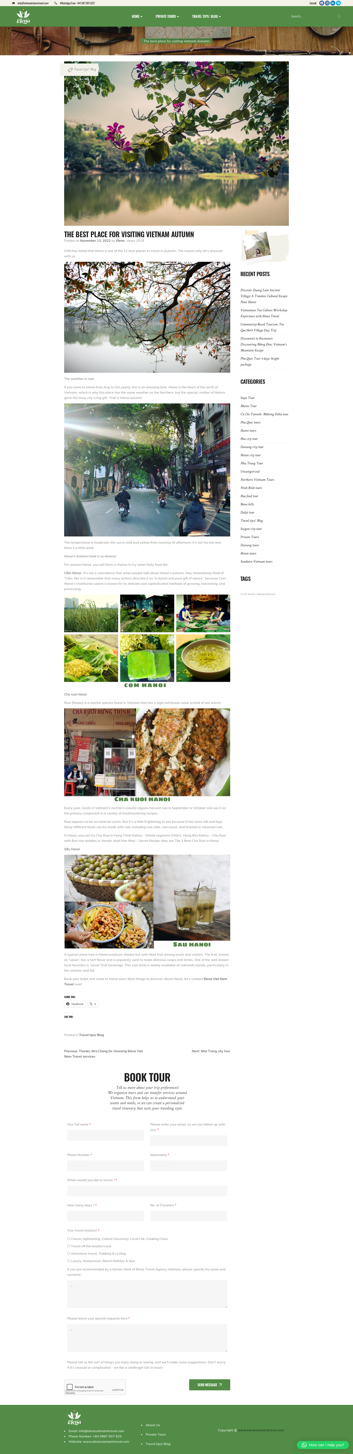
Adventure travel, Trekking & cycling (98, 1253)
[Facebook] (321, 3)
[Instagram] (327, 3)
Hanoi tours (248, 431)
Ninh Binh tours (251, 488)
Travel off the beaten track (91, 1246)
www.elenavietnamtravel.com (106, 1441)
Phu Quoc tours (250, 422)
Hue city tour (249, 439)
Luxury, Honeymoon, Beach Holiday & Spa (103, 1261)
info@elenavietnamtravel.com (101, 1431)
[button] (323, 1445)
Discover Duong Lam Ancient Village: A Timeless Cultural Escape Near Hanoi (263, 296)
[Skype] (338, 3)
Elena (120, 240)
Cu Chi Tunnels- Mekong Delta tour (264, 414)
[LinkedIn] (332, 3)
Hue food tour (249, 496)
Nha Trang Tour (251, 463)
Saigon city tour (251, 529)
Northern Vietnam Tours (257, 480)
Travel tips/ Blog (85, 69)
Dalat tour (247, 513)
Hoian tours (248, 553)
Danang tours (249, 545)
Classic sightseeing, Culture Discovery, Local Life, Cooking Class (119, 1239)
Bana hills (247, 504)
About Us (153, 1425)
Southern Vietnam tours (256, 562)
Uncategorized (249, 472)
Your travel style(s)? (83, 1230)
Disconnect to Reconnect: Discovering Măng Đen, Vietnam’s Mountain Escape (263, 344)
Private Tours (249, 537)
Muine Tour (248, 406)
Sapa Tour (247, 398)
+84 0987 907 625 (107, 1436)
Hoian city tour (250, 455)
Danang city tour (252, 447)
